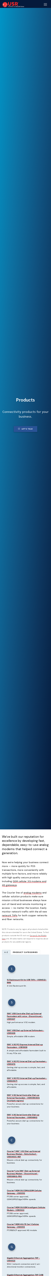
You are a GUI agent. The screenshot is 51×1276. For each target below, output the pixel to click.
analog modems (33, 892)
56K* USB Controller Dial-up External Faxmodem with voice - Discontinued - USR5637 (25, 1016)
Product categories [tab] (25, 952)
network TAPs (9, 915)
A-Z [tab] (6, 952)
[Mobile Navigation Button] (45, 4)
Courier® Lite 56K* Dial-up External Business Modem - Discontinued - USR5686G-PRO (23, 1174)
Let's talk (27, 429)
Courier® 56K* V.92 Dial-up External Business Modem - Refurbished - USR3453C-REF (23, 1154)
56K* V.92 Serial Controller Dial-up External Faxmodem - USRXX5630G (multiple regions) (23, 1098)
